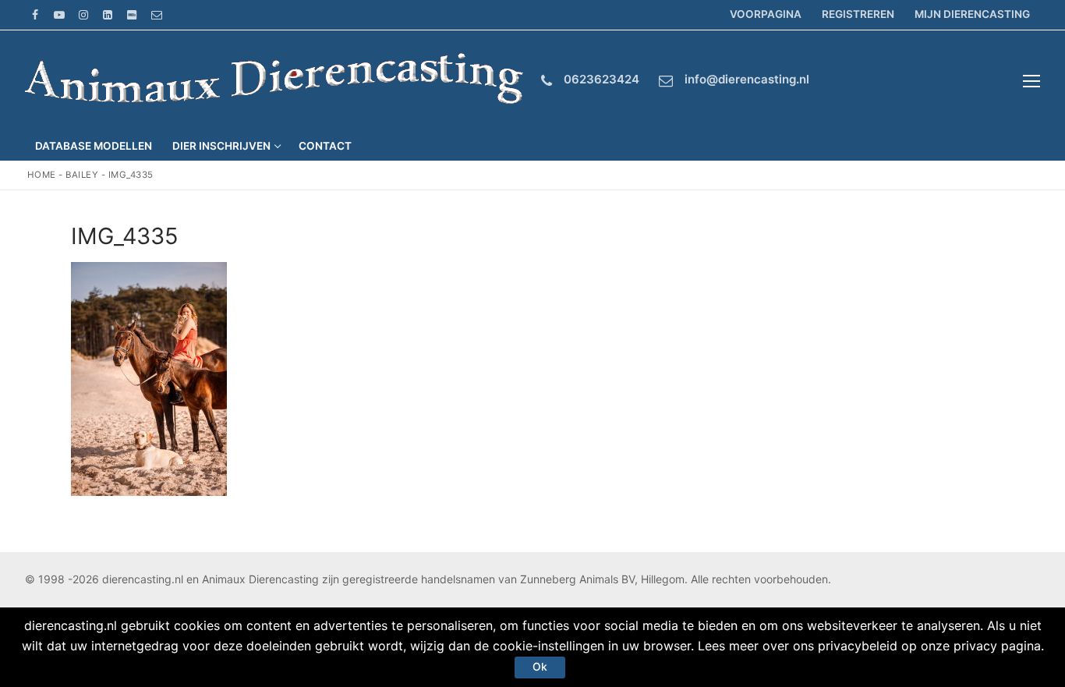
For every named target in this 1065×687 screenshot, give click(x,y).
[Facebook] (34, 14)
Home (41, 174)
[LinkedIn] (108, 14)
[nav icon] (1031, 81)
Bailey (81, 174)
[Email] (156, 14)
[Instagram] (83, 14)
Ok (539, 666)
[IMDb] (132, 14)
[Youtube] (59, 14)
